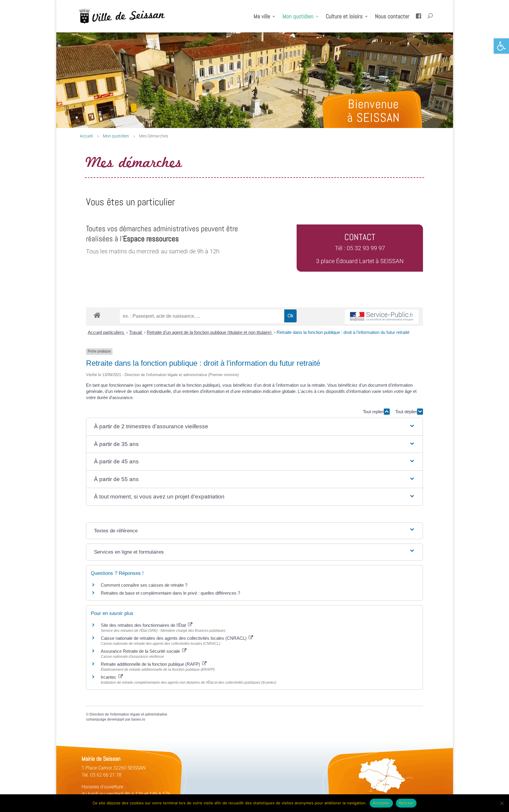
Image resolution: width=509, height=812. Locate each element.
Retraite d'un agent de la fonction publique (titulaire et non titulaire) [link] (210, 332)
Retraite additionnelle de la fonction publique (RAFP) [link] (151, 664)
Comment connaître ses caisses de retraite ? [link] (144, 585)
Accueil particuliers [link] (106, 332)
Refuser (406, 802)
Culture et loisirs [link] (344, 17)
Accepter (381, 802)
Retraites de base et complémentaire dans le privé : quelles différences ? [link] (170, 593)
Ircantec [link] (109, 677)
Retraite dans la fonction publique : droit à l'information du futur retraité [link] (343, 332)
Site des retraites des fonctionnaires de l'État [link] (144, 625)
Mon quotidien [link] (297, 17)
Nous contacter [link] (392, 17)
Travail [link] (136, 332)
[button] (254, 426)
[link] (501, 46)
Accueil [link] (86, 136)
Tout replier (373, 411)
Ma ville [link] (262, 17)
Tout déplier (406, 411)
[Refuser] (502, 803)
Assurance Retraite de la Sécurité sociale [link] (141, 651)
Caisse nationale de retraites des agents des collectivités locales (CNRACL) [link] (174, 638)
